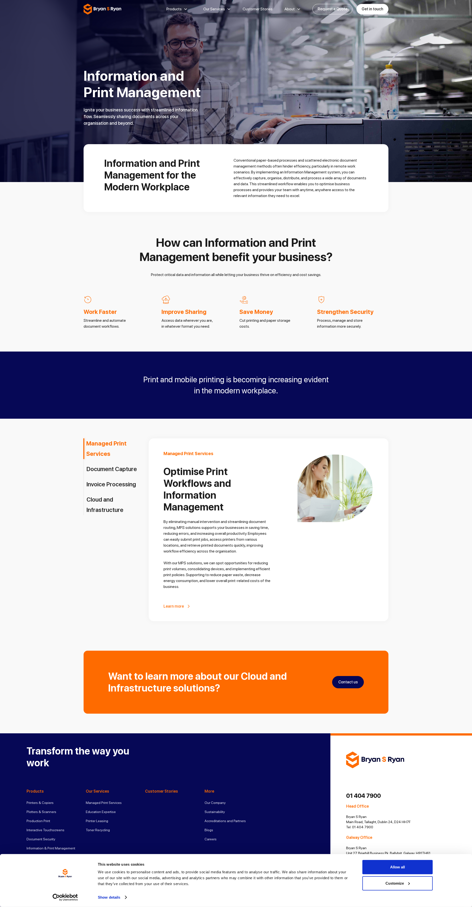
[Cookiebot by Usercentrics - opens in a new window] (65, 897)
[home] (102, 9)
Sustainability (215, 812)
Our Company (215, 803)
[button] (177, 9)
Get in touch (372, 9)
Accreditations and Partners (225, 821)
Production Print (38, 821)
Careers (211, 839)
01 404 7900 (363, 795)
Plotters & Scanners (41, 812)
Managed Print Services (104, 803)
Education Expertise (101, 812)
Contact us (348, 682)
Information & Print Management (51, 848)
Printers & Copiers (40, 803)
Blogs (209, 830)
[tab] (114, 448)
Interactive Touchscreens (45, 830)
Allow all (397, 867)
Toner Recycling (98, 830)
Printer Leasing (97, 821)
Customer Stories (258, 9)
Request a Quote (332, 9)
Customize (394, 883)
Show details (109, 897)
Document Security (41, 839)
